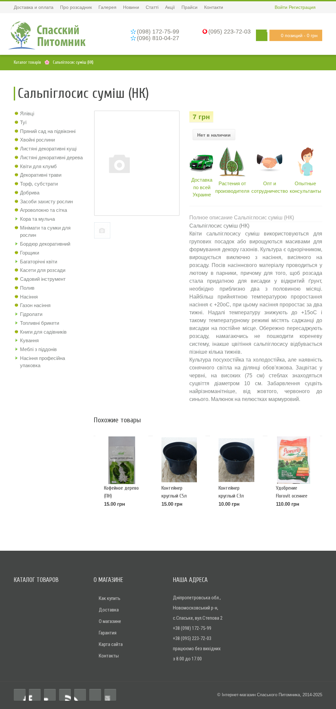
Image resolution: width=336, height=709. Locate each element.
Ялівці (27, 113)
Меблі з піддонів (38, 349)
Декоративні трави (40, 175)
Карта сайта (111, 644)
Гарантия (107, 633)
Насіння (29, 296)
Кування (29, 340)
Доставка (109, 610)
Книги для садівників (43, 332)
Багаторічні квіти (38, 261)
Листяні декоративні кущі (48, 148)
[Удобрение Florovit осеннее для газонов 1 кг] (293, 460)
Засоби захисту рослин (46, 201)
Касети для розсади (42, 270)
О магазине (110, 621)
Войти (281, 7)
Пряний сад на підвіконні (47, 131)
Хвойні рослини (37, 140)
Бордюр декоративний (45, 244)
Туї (23, 122)
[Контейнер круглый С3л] (236, 460)
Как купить (109, 598)
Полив (27, 288)
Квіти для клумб (38, 166)
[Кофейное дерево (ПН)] (121, 460)
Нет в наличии (214, 135)
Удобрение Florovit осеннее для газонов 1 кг (292, 496)
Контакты (109, 656)
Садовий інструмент (43, 279)
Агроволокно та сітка (43, 210)
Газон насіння (35, 305)
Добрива (29, 192)
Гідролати (31, 314)
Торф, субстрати (39, 184)
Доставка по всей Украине (201, 187)
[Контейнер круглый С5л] (179, 460)
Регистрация (302, 7)
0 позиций (299, 35)
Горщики (29, 252)
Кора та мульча (37, 219)
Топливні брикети (39, 323)
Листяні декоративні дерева (51, 157)
